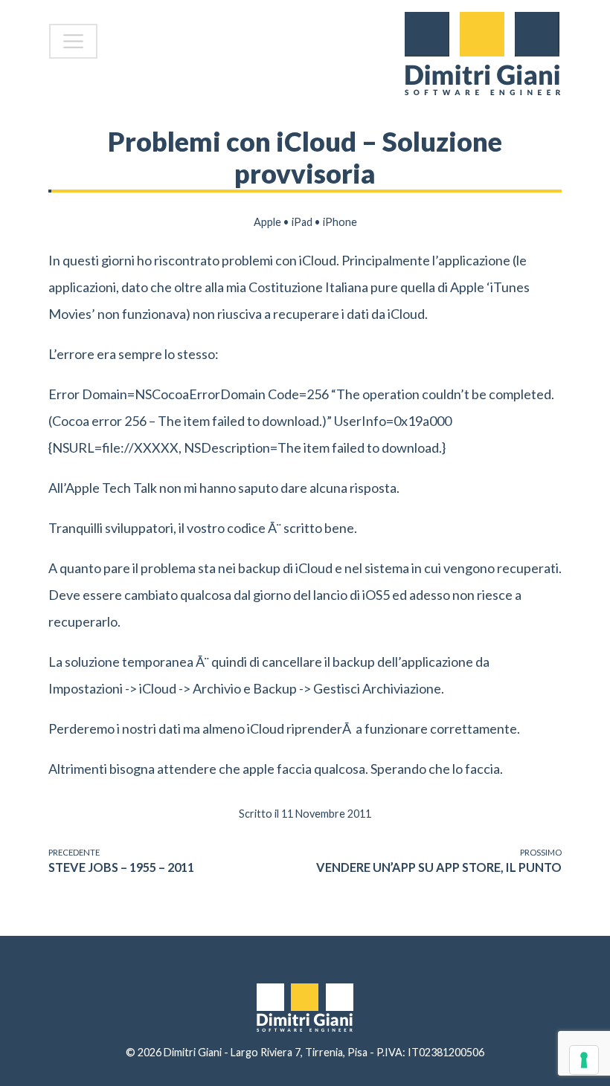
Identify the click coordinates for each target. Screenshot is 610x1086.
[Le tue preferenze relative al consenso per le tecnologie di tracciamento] (584, 1060)
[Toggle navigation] (73, 41)
